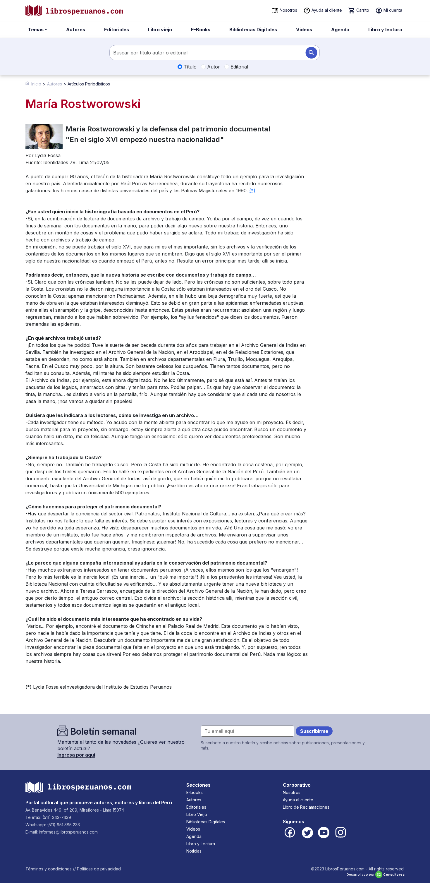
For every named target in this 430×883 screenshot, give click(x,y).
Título (189, 67)
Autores (75, 29)
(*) (252, 190)
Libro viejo (160, 29)
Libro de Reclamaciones (306, 807)
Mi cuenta (392, 10)
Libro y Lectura (200, 843)
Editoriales (116, 29)
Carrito (362, 10)
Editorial (238, 67)
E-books (194, 792)
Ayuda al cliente (326, 10)
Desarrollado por (376, 874)
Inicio (36, 83)
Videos (304, 29)
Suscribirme (314, 731)
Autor (213, 67)
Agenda (340, 29)
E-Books (200, 29)
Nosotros (287, 10)
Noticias (194, 850)
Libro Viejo (196, 814)
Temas (36, 29)
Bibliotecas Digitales (253, 29)
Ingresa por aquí (76, 755)
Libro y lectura (385, 29)
